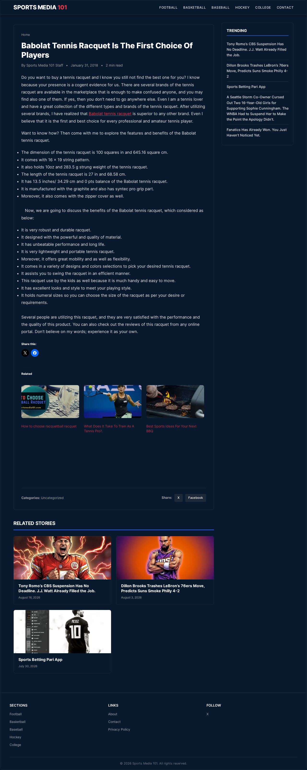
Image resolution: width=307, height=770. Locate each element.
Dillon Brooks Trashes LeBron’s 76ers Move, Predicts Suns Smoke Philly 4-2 (163, 588)
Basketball (194, 7)
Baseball (221, 7)
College (263, 7)
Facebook (195, 497)
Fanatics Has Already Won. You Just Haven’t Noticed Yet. (257, 132)
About (112, 714)
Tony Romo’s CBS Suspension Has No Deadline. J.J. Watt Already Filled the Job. (56, 588)
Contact (285, 7)
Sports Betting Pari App (40, 659)
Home (25, 35)
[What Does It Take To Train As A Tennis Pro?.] (113, 401)
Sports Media (40, 7)
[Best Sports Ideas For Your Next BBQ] (175, 401)
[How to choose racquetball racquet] (50, 401)
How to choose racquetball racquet (49, 426)
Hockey (242, 7)
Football (168, 7)
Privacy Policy (119, 729)
